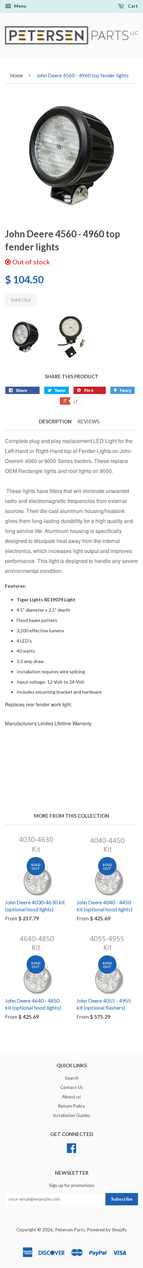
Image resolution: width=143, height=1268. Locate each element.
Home (16, 75)
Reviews (88, 421)
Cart (132, 6)
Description (55, 421)
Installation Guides (71, 1115)
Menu (19, 6)
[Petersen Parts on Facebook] (71, 1150)
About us (71, 1096)
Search (71, 1078)
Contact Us (71, 1087)
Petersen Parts (70, 1229)
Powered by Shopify (107, 1229)
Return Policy (71, 1106)
